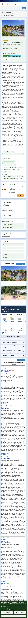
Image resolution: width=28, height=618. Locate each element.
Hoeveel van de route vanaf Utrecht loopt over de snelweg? (12, 351)
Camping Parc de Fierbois (8, 15)
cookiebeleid (5, 606)
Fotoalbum (5, 254)
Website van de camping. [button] (16, 56)
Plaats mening (20, 195)
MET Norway (6, 311)
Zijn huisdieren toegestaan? (9, 339)
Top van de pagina (20, 264)
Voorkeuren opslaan (13, 615)
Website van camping (7, 227)
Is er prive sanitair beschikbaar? (10, 342)
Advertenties (13, 609)
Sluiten (23, 8)
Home (3, 12)
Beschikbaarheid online (8, 224)
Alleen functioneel (20, 612)
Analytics (5, 609)
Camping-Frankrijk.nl (11, 4)
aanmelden (23, 0)
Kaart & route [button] (6, 56)
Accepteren (7, 612)
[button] (14, 273)
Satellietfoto (5, 257)
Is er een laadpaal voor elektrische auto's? (11, 346)
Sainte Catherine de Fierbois (9, 13)
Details (4, 332)
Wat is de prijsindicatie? (8, 355)
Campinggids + (6, 59)
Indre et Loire (9, 12)
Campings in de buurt (7, 251)
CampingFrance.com (7, 244)
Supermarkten (6, 248)
